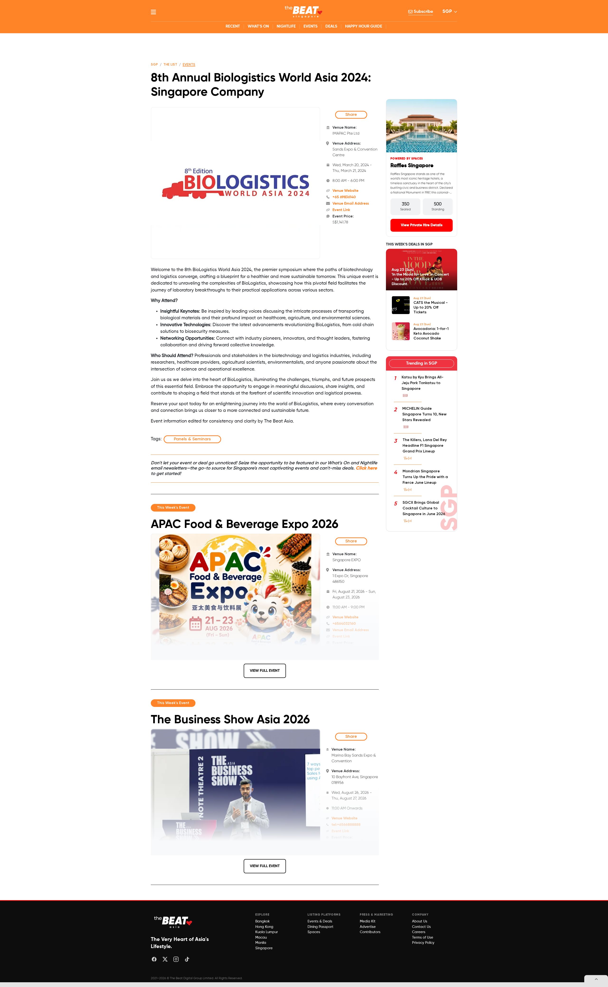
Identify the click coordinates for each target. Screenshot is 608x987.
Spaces (314, 932)
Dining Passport (320, 927)
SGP (447, 11)
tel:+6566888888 (346, 825)
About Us (419, 921)
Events (311, 26)
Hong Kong (264, 927)
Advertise (368, 927)
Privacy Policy (423, 943)
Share (351, 115)
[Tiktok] (187, 959)
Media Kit (367, 921)
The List (170, 64)
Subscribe (423, 11)
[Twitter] (165, 959)
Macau (261, 937)
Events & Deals (320, 921)
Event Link (341, 210)
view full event (265, 671)
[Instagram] (176, 959)
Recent (233, 26)
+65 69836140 (344, 197)
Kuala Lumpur (266, 932)
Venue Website (345, 191)
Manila (260, 943)
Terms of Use (422, 937)
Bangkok (262, 921)
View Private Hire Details (421, 225)
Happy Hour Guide (363, 26)
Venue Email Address (350, 204)
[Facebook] (154, 959)
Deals (331, 26)
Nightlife (286, 26)
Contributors (370, 932)
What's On (258, 26)
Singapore (264, 948)
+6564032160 (344, 624)
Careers (418, 932)
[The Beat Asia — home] (173, 922)
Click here (366, 468)
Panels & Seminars (192, 439)
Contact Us (421, 927)
